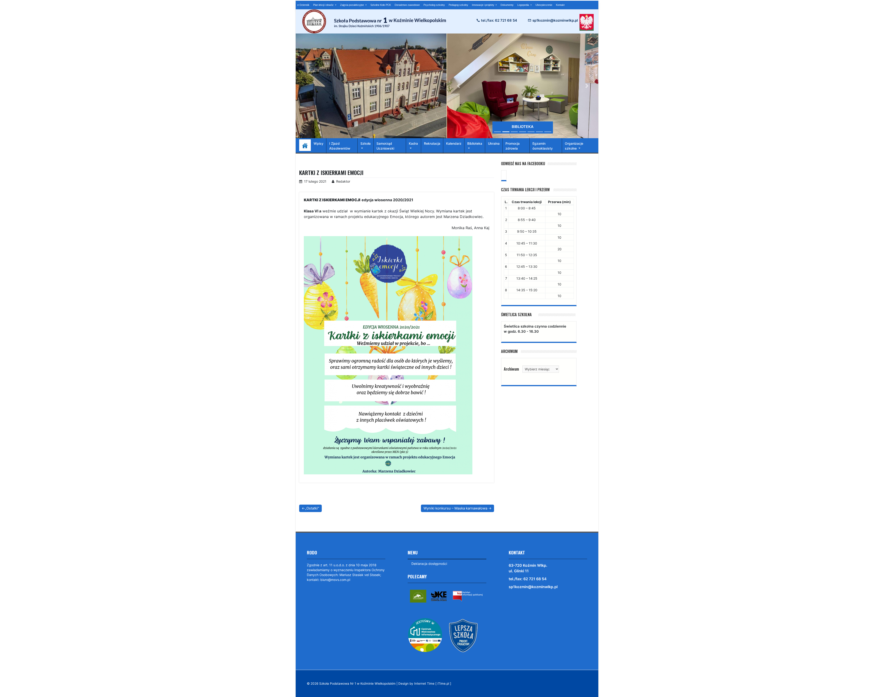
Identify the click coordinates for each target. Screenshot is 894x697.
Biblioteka (474, 143)
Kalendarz (453, 143)
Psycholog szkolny (434, 4)
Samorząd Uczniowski (385, 145)
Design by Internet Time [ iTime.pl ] (424, 683)
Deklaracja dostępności (429, 564)
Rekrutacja (432, 143)
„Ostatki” (312, 508)
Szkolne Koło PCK (380, 4)
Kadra (413, 143)
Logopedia (523, 4)
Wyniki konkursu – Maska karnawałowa (455, 508)
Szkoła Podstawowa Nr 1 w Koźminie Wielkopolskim (357, 683)
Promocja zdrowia (512, 145)
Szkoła (365, 143)
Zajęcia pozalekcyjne (352, 4)
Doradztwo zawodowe (407, 4)
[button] (458, 86)
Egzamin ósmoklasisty (542, 145)
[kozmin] (418, 596)
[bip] (467, 596)
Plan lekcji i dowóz (323, 4)
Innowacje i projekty (483, 4)
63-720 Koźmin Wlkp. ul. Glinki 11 (528, 568)
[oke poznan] (438, 596)
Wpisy (318, 143)
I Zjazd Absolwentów (339, 145)
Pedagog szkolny (458, 4)
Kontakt (560, 4)
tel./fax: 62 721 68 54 (499, 20)
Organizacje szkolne (574, 145)
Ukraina (494, 143)
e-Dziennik (303, 4)
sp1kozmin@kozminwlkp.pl (555, 20)
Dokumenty (507, 4)
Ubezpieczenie (543, 4)
